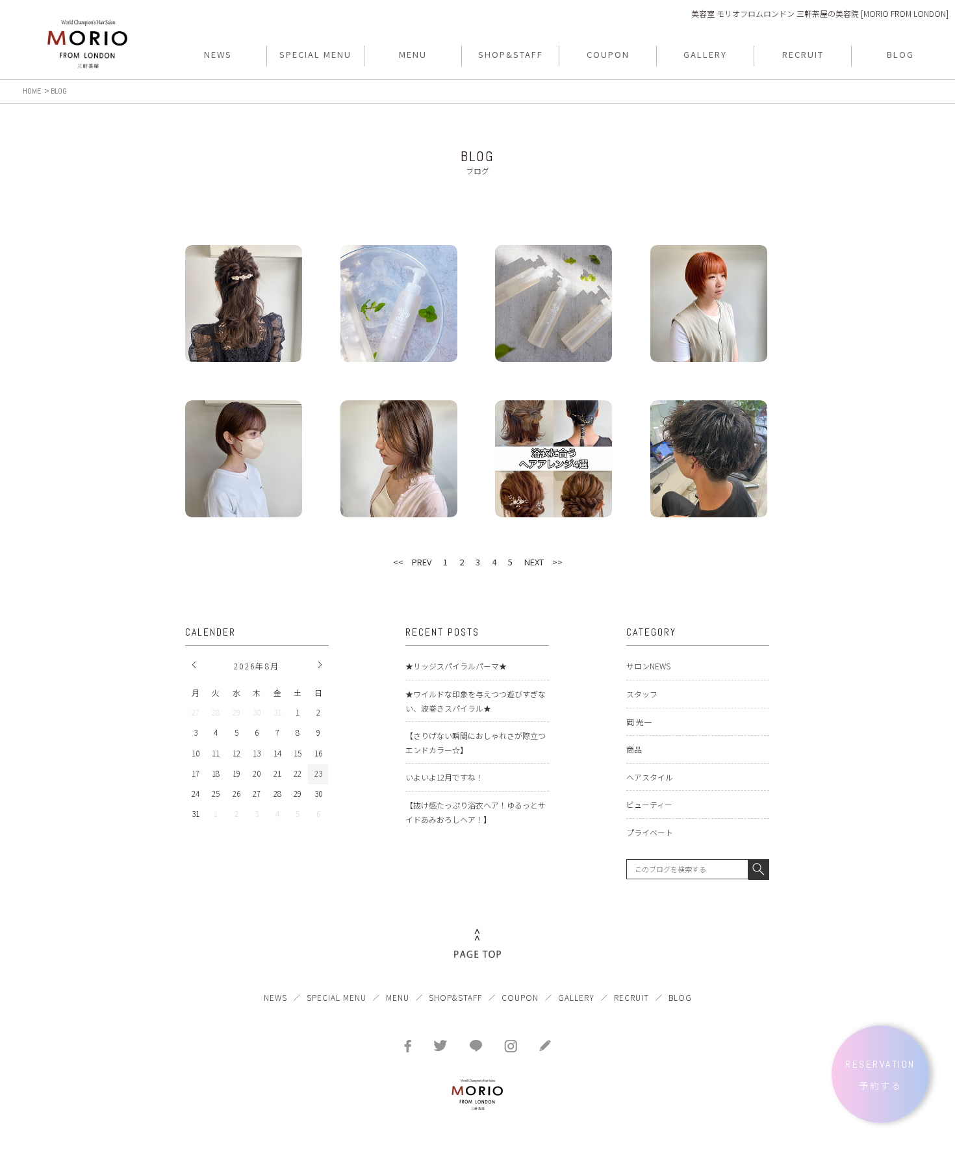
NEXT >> (543, 562)
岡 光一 (639, 721)
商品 (634, 749)
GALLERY (576, 997)
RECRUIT (631, 997)
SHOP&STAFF (455, 997)
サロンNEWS (648, 665)
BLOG (680, 997)
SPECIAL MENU (336, 997)
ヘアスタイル (649, 776)
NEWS (275, 997)
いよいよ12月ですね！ (444, 776)
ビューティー (649, 804)
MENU (397, 997)
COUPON (520, 997)
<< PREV (412, 562)
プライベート (649, 832)
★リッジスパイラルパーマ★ (456, 665)
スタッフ (641, 693)
